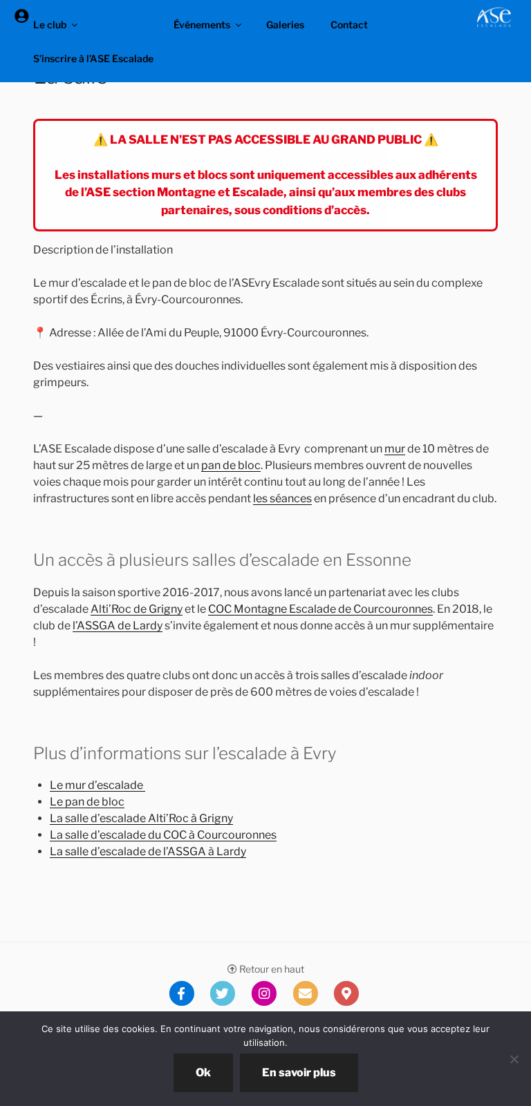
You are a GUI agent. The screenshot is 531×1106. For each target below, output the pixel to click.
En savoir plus (299, 1072)
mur (394, 448)
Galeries (285, 24)
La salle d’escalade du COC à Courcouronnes (163, 834)
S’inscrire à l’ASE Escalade (93, 58)
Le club (49, 24)
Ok (203, 1072)
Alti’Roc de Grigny (137, 609)
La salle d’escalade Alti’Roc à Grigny (141, 818)
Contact (349, 24)
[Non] (514, 1059)
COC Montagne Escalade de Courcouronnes (320, 609)
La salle (120, 24)
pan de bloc (231, 465)
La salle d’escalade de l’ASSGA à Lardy (148, 851)
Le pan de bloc (87, 801)
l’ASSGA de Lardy (117, 625)
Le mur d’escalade (97, 785)
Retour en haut (270, 969)
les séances (282, 498)
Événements (202, 24)
